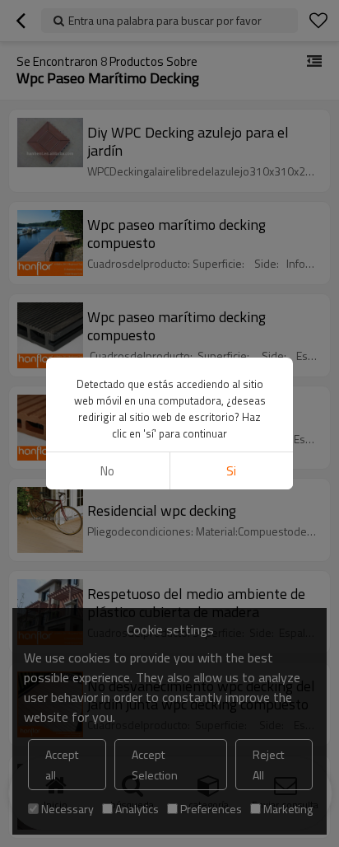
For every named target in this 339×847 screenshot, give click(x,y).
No (107, 470)
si (231, 470)
